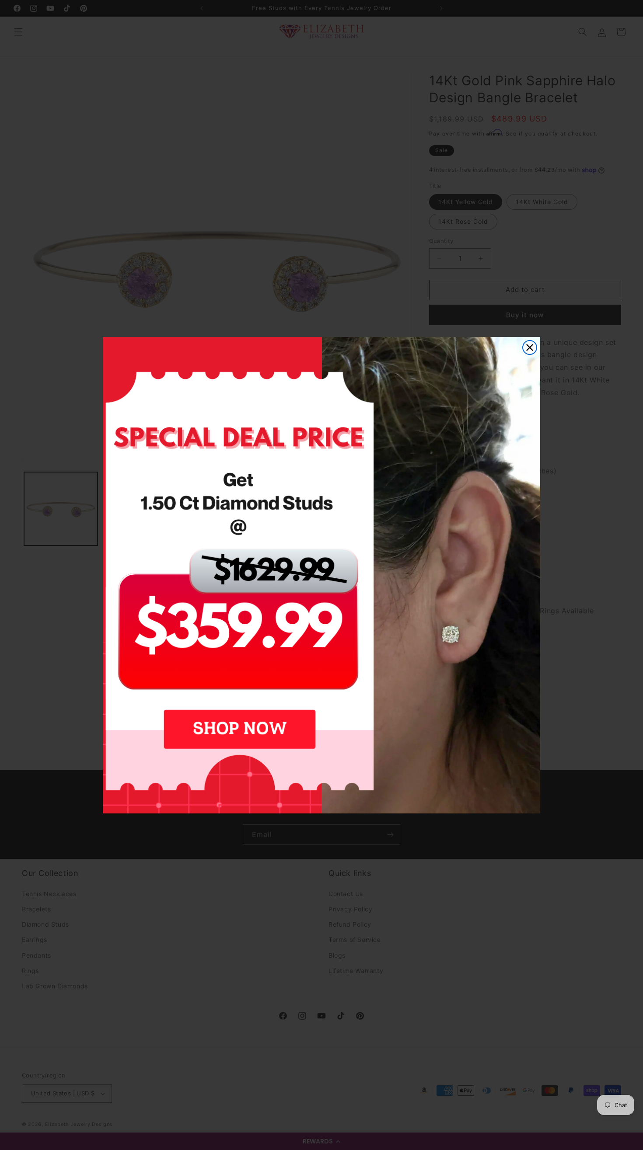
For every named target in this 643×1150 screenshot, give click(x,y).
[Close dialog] (530, 347)
